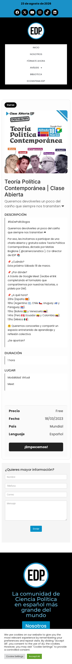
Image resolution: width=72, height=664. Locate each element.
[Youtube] (32, 12)
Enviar (36, 528)
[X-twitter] (24, 12)
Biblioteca (36, 74)
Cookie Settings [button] (14, 656)
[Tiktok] (47, 12)
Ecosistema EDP (36, 81)
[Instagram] (40, 12)
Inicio (36, 47)
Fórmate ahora (36, 61)
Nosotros (36, 54)
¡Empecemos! (36, 447)
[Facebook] (17, 12)
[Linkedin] (55, 12)
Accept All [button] (34, 656)
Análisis (34, 67)
